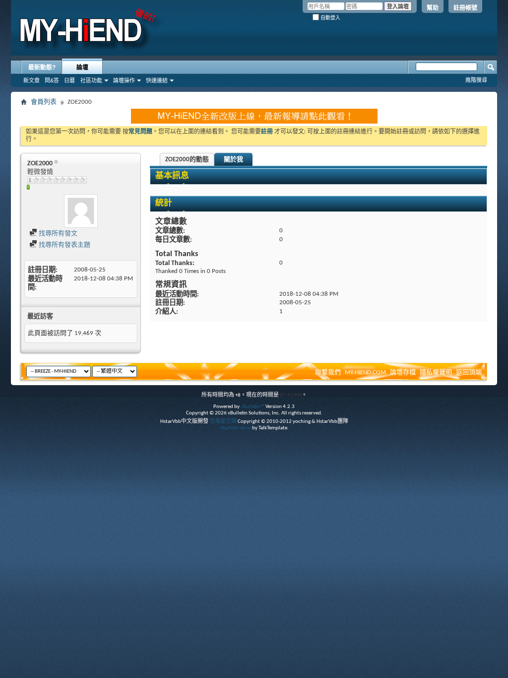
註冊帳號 (465, 7)
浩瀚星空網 (223, 421)
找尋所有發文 (57, 233)
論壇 (82, 67)
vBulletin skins (235, 428)
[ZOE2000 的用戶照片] (80, 211)
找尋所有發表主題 (63, 245)
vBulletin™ (252, 406)
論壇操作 (124, 80)
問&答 (52, 80)
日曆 (69, 80)
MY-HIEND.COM (365, 372)
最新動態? (42, 67)
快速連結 (157, 80)
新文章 (31, 80)
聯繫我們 (328, 372)
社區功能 (91, 80)
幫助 (433, 7)
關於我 (233, 159)
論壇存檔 (403, 372)
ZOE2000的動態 (187, 159)
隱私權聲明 (436, 372)
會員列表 (44, 102)
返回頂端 (469, 372)
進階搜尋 (476, 80)
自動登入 (329, 17)
